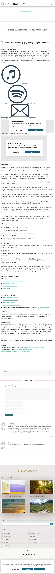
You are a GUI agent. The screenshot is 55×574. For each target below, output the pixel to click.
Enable (35, 130)
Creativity (7, 533)
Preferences (15, 569)
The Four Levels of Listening (38, 496)
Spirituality (34, 539)
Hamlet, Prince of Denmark (10, 286)
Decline (27, 569)
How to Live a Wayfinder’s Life (9, 515)
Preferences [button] (38, 565)
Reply (51, 436)
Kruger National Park (8, 288)
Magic (6, 542)
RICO (4, 291)
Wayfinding (33, 542)
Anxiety (6, 539)
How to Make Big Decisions (38, 515)
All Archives (5, 545)
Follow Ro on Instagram (9, 302)
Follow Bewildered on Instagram (11, 305)
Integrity (7, 536)
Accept (39, 569)
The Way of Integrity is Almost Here (11, 496)
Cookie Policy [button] (7, 565)
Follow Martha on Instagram (10, 297)
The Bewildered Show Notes (10, 300)
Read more (4, 339)
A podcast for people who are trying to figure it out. (27, 8)
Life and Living (34, 533)
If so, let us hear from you (42, 307)
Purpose (32, 536)
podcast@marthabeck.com (44, 340)
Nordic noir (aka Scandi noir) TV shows (13, 281)
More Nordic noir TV (8, 283)
